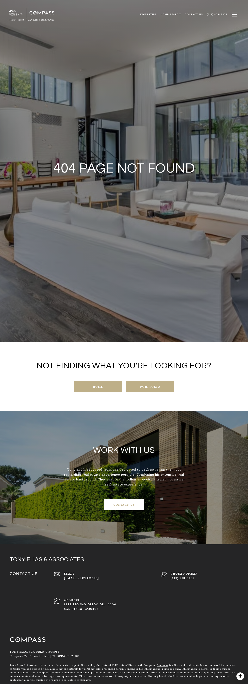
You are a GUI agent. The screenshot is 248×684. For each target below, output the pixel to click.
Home (98, 386)
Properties (148, 14)
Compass (162, 665)
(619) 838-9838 (182, 578)
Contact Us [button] (124, 504)
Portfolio (150, 386)
